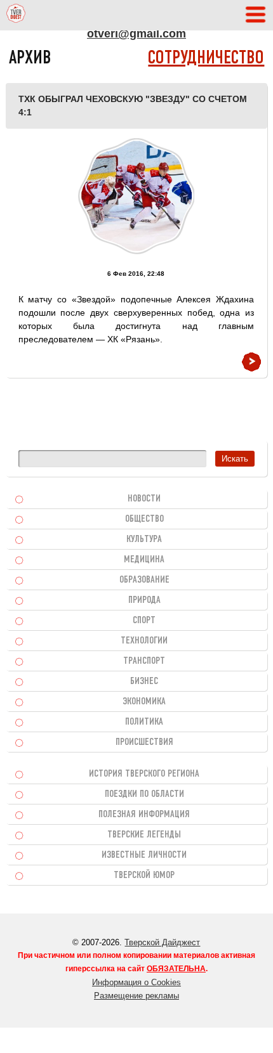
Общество (144, 519)
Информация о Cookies (136, 982)
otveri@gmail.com (136, 33)
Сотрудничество (206, 58)
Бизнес (144, 681)
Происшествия (144, 742)
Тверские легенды (144, 834)
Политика (144, 722)
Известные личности (144, 855)
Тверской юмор (144, 875)
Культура (144, 539)
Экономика (144, 701)
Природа (144, 600)
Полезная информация (144, 814)
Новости (144, 498)
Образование (144, 580)
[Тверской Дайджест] (15, 15)
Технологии (144, 640)
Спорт (144, 620)
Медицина (144, 559)
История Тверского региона (144, 774)
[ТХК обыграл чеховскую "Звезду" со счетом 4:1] (136, 196)
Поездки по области (144, 794)
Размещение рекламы (136, 995)
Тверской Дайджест (162, 942)
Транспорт (144, 661)
